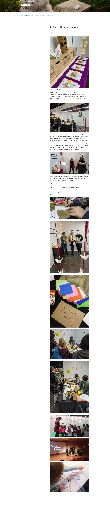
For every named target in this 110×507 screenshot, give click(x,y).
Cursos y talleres (39, 15)
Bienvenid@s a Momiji (27, 15)
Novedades (50, 15)
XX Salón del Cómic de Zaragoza (63, 27)
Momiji (26, 5)
